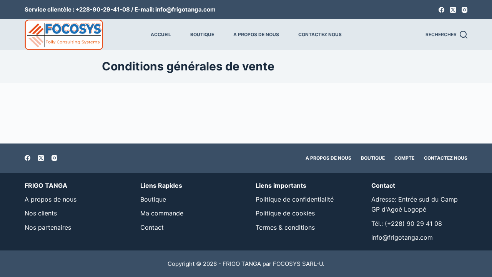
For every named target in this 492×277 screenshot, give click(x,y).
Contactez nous (320, 34)
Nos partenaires (48, 227)
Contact (152, 227)
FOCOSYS (287, 263)
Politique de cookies (285, 213)
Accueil (161, 34)
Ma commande (161, 213)
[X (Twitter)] (453, 10)
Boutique (202, 34)
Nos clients (41, 213)
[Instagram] (464, 10)
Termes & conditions (285, 227)
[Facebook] (441, 10)
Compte (404, 158)
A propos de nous (256, 34)
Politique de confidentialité (295, 199)
